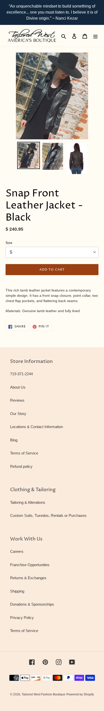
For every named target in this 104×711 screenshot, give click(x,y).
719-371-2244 (21, 374)
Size (9, 243)
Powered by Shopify (80, 694)
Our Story (18, 413)
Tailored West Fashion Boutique (43, 694)
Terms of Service (24, 453)
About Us (17, 387)
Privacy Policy (22, 617)
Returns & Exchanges (28, 578)
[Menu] (95, 35)
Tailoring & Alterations (27, 502)
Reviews (17, 400)
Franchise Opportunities (29, 565)
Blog (13, 440)
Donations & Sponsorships (32, 604)
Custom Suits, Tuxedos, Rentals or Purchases (48, 515)
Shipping (17, 591)
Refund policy (21, 466)
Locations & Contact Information (36, 427)
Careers (16, 551)
